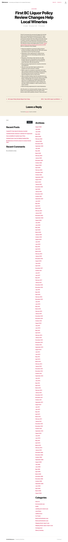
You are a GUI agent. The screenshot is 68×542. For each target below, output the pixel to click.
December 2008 (39, 476)
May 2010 (37, 440)
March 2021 (38, 208)
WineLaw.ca (5, 2)
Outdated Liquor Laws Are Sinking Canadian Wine (17, 138)
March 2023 (38, 182)
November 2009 (39, 454)
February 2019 (38, 253)
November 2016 (39, 287)
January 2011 (38, 421)
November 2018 (39, 258)
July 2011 (37, 407)
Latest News (34, 8)
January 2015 (38, 313)
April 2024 (37, 167)
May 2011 (37, 411)
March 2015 (38, 308)
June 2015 (37, 304)
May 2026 (37, 134)
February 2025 (38, 155)
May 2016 (37, 292)
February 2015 (38, 311)
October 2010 (38, 428)
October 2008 (38, 481)
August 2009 (38, 462)
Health (36, 506)
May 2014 (37, 330)
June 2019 (37, 244)
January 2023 (38, 184)
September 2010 (39, 431)
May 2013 (37, 356)
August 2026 (38, 127)
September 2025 (39, 146)
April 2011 (37, 414)
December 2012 (39, 368)
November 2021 (39, 194)
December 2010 (39, 423)
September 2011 (39, 402)
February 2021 (38, 210)
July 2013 (37, 352)
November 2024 (39, 160)
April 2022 (37, 189)
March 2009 (38, 474)
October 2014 (38, 320)
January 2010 (38, 450)
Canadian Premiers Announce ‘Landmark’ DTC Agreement (19, 133)
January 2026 (38, 141)
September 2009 (39, 459)
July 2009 (37, 464)
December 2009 (39, 452)
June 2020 (37, 225)
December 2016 (39, 285)
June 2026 (37, 131)
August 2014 (38, 323)
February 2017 (38, 280)
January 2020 (38, 234)
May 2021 (37, 203)
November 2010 (39, 426)
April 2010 (37, 443)
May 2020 (37, 227)
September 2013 (39, 347)
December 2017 (39, 268)
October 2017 (38, 270)
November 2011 (39, 397)
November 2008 (39, 478)
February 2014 (38, 335)
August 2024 (38, 165)
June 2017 (37, 275)
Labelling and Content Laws (41, 508)
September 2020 (39, 217)
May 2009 (37, 469)
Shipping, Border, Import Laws (42, 523)
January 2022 (38, 191)
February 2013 (38, 364)
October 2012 (38, 373)
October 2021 (38, 196)
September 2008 (39, 483)
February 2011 (38, 419)
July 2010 (37, 435)
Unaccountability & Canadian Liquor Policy (15, 136)
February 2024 (38, 170)
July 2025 (37, 148)
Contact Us (59, 2)
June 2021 (37, 201)
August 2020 (38, 220)
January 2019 (38, 256)
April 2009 (37, 471)
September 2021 (39, 198)
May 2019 (37, 246)
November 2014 (39, 318)
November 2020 (39, 215)
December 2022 (39, 186)
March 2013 (38, 361)
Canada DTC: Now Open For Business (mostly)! (16, 131)
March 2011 (38, 416)
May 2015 (37, 306)
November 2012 (39, 371)
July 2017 (37, 273)
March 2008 (38, 490)
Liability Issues (38, 513)
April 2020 (37, 229)
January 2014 (38, 337)
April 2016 (37, 294)
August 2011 (38, 404)
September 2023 (39, 177)
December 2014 (39, 316)
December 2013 (39, 340)
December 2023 (39, 172)
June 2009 (37, 466)
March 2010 (38, 445)
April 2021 (37, 206)
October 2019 (38, 237)
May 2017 (37, 277)
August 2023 (38, 179)
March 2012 (38, 387)
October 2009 (38, 457)
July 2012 (37, 378)
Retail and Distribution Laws (41, 518)
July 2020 (37, 222)
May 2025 (37, 150)
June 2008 (37, 486)
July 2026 (37, 129)
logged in (27, 111)
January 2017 (38, 282)
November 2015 (39, 299)
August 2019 (38, 239)
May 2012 (37, 383)
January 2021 (38, 213)
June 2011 (37, 409)
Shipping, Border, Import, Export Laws (44, 525)
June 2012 (37, 380)
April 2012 (37, 385)
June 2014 (37, 328)
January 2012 (38, 392)
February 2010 (38, 447)
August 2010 (38, 433)
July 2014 (37, 325)
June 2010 (37, 438)
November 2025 (39, 143)
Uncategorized (38, 528)
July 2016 (37, 289)
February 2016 (38, 296)
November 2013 (39, 342)
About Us (54, 2)
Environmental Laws (40, 504)
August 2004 (38, 493)
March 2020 (38, 232)
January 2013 (38, 366)
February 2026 (38, 138)
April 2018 (37, 265)
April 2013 (37, 359)
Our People (38, 516)
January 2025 (38, 158)
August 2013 (38, 349)
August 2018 (38, 261)
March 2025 (38, 153)
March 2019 (38, 251)
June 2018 (37, 263)
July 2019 (37, 241)
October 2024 (38, 162)
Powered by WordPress (19, 539)
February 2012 (38, 390)
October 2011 (38, 399)
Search (7, 120)
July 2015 (37, 301)
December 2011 (39, 395)
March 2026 (38, 136)
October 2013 (38, 344)
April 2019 (37, 249)
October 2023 (38, 174)
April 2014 (37, 332)
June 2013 (37, 354)
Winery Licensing (39, 530)
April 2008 (37, 488)
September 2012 (39, 375)
